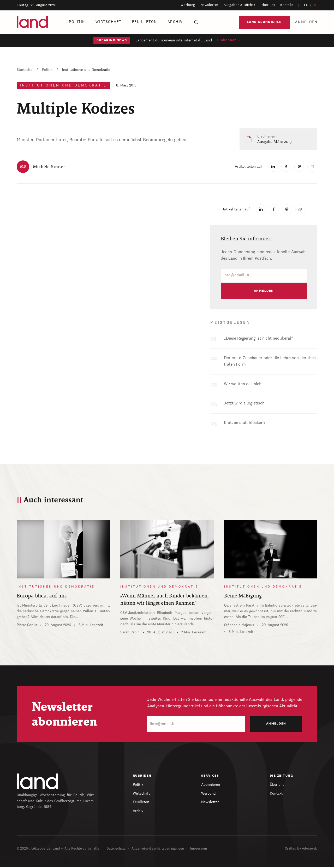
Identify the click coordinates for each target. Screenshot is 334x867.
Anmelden (306, 22)
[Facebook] (286, 167)
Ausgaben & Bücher (239, 5)
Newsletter (209, 5)
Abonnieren (210, 785)
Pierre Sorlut (27, 625)
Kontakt (286, 5)
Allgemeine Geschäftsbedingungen (158, 848)
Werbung (188, 5)
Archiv (175, 22)
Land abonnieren (264, 22)
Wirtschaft (109, 22)
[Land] (37, 781)
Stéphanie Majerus (239, 625)
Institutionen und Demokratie (86, 70)
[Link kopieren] (312, 167)
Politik (77, 22)
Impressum (198, 848)
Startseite (24, 70)
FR (306, 5)
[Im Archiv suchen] (196, 22)
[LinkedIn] (273, 167)
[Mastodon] (299, 167)
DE (315, 5)
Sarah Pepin (130, 632)
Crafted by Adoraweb (301, 848)
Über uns (267, 5)
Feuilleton (144, 22)
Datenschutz (116, 848)
